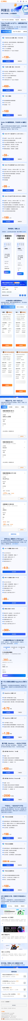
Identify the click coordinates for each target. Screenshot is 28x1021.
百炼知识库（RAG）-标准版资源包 (6, 248)
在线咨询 (3, 903)
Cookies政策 (12, 1013)
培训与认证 (14, 1008)
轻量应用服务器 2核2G (20, 248)
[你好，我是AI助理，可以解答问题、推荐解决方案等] (20, 1)
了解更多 (20, 712)
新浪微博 (7, 1001)
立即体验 (16, 643)
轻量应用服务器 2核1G (8, 442)
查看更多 (20, 61)
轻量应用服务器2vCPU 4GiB (9, 473)
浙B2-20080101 (14, 1016)
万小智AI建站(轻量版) (7, 652)
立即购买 (6, 272)
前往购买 (8, 61)
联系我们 (14, 1005)
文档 (2, 1008)
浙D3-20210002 (13, 1017)
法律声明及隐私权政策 (5, 1013)
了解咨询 (8, 865)
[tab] (5, 244)
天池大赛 (9, 1008)
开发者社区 (5, 1008)
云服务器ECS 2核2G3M (8, 504)
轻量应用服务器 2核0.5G (8, 411)
